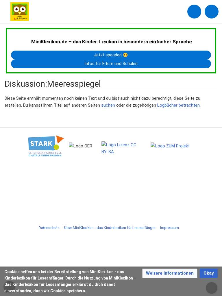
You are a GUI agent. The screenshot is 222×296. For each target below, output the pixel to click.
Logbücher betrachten (178, 105)
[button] (169, 273)
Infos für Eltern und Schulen (111, 63)
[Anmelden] (194, 11)
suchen (108, 105)
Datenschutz (49, 227)
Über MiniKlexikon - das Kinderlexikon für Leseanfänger (110, 227)
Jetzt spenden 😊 (111, 55)
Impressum (169, 227)
